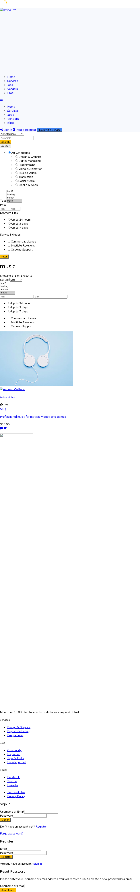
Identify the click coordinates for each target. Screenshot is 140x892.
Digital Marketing (18, 731)
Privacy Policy (16, 796)
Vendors (12, 89)
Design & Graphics (18, 727)
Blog (10, 93)
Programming (15, 735)
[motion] (14, 197)
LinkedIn (12, 785)
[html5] (14, 191)
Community (14, 750)
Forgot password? (12, 834)
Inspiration (13, 754)
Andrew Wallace (7, 397)
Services (12, 81)
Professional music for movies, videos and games (33, 417)
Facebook (13, 777)
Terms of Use (16, 792)
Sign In (37, 864)
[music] (14, 201)
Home (11, 77)
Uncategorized (16, 762)
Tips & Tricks (15, 758)
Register (41, 827)
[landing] (14, 194)
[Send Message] (1, 428)
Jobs (10, 85)
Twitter (12, 781)
